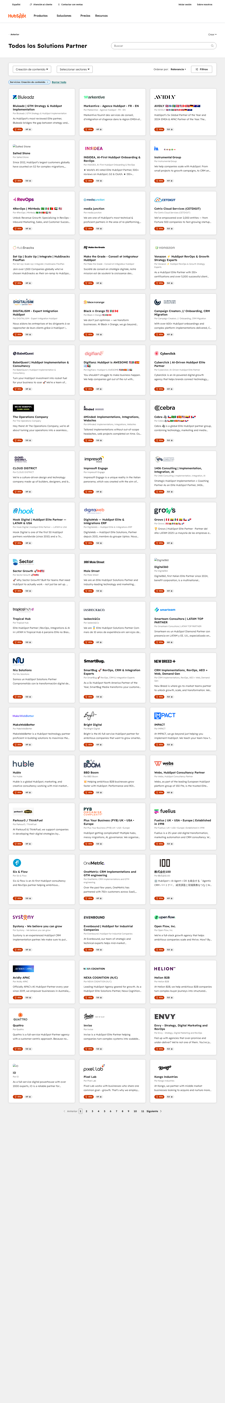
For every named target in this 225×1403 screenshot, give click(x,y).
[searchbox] (164, 45)
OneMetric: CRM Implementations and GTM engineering (110, 873)
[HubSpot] (17, 15)
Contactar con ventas (72, 4)
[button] (212, 34)
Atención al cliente (42, 4)
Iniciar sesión (185, 4)
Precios (85, 15)
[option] (30, 69)
